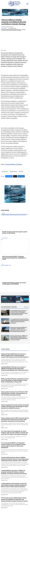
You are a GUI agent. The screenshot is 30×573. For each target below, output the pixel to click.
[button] (2, 4)
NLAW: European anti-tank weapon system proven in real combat (14, 232)
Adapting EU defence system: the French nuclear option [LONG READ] (14, 283)
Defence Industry (13, 171)
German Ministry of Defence (14, 164)
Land (3, 213)
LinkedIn (22, 176)
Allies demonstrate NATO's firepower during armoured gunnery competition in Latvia (14, 258)
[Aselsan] (15, 194)
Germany (21, 171)
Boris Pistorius (5, 171)
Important (4, 28)
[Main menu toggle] (27, 4)
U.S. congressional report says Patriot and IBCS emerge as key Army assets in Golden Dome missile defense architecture (19, 321)
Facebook (10, 176)
